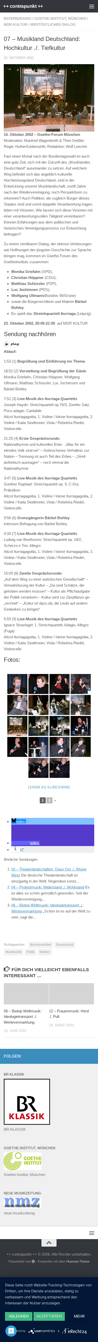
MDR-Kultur (15, 24)
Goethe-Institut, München (60, 18)
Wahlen (44, 952)
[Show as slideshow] (49, 787)
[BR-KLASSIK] (27, 1123)
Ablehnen (19, 1316)
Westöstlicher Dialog (53, 24)
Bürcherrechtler (40, 944)
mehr (79, 1316)
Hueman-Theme (77, 1261)
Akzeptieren (49, 1316)
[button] (18, 821)
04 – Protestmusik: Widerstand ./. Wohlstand (47, 887)
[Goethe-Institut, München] (22, 1168)
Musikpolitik (14, 952)
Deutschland (64, 944)
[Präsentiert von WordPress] (33, 1261)
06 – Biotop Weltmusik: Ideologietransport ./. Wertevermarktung (22, 1016)
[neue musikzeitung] (22, 1207)
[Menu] (91, 6)
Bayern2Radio (17, 18)
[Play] (11, 345)
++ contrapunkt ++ (23, 6)
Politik (30, 952)
